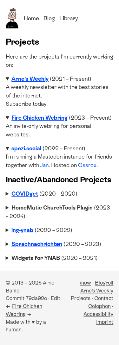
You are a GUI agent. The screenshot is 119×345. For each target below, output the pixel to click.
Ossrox (87, 165)
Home (31, 18)
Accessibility (98, 314)
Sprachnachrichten (36, 244)
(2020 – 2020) (44, 194)
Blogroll (104, 283)
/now (85, 283)
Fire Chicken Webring (39, 118)
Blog (49, 18)
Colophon (99, 306)
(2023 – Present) (61, 118)
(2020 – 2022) (41, 230)
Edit (55, 298)
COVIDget (24, 194)
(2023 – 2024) (58, 211)
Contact (103, 298)
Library (68, 18)
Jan (44, 165)
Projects (80, 298)
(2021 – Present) (51, 79)
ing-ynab (22, 230)
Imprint (104, 322)
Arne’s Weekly (30, 79)
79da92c (36, 298)
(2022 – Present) (48, 148)
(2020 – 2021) (54, 258)
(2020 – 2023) (56, 244)
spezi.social (26, 148)
